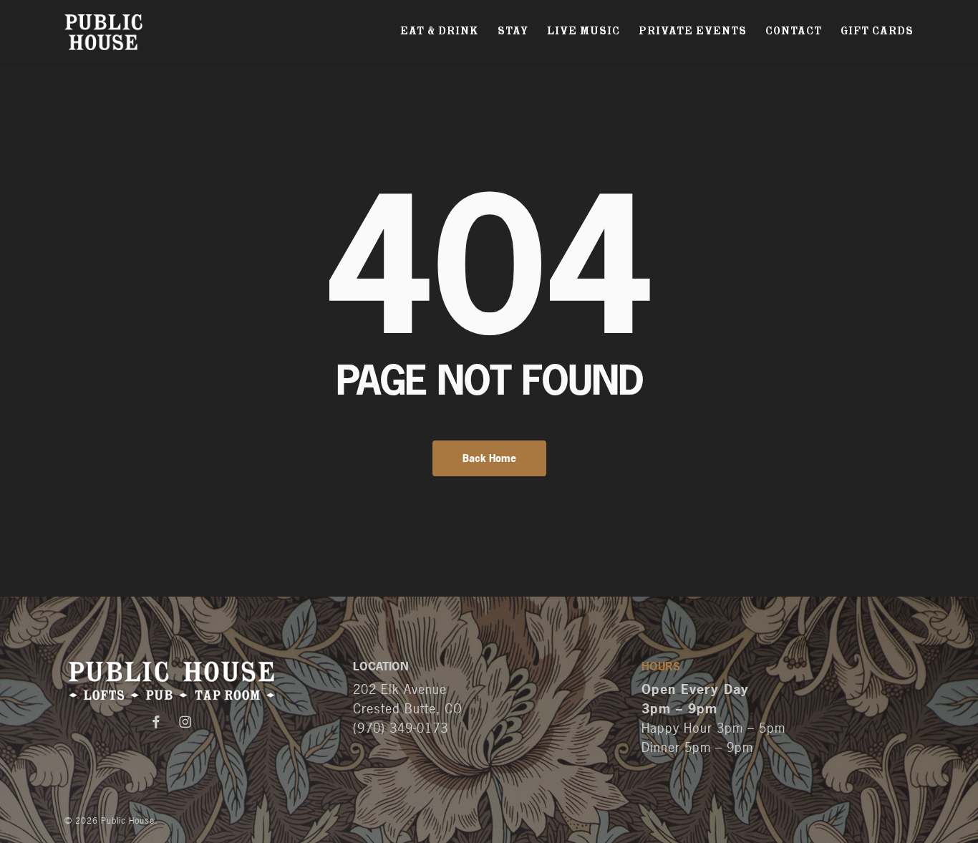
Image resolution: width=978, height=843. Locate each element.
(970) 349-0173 (400, 728)
